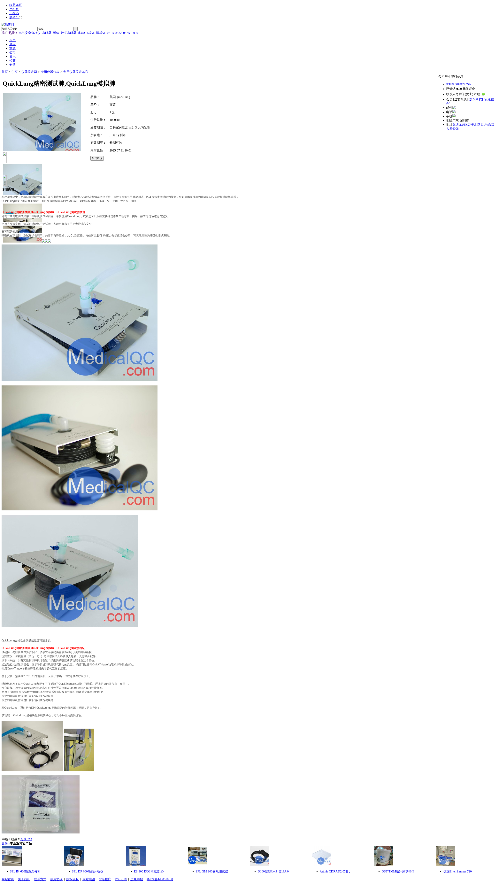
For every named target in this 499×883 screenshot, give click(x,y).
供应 (15, 72)
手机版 (14, 9)
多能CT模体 (86, 33)
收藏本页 (15, 5)
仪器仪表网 (29, 72)
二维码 (14, 13)
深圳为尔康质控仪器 (458, 84)
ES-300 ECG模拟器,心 (149, 871)
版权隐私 (72, 879)
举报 (6, 839)
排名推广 (105, 879)
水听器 (46, 33)
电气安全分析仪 (30, 33)
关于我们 (24, 879)
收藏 (15, 839)
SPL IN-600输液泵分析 (25, 871)
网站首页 (8, 879)
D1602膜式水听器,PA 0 (273, 871)
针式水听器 (68, 33)
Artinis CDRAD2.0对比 (335, 871)
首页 (5, 72)
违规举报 (136, 879)
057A (126, 33)
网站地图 (88, 879)
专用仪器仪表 (50, 72)
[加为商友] (475, 99)
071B (110, 33)
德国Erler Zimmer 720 (457, 871)
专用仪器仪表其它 (75, 72)
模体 (56, 33)
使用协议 (56, 879)
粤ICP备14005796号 (160, 879)
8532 (118, 33)
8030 (135, 33)
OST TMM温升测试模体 (398, 871)
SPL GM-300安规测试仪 (212, 871)
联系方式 (40, 879)
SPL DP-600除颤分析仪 (87, 871)
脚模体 (100, 33)
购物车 (14, 17)
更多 (6, 843)
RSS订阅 (121, 879)
